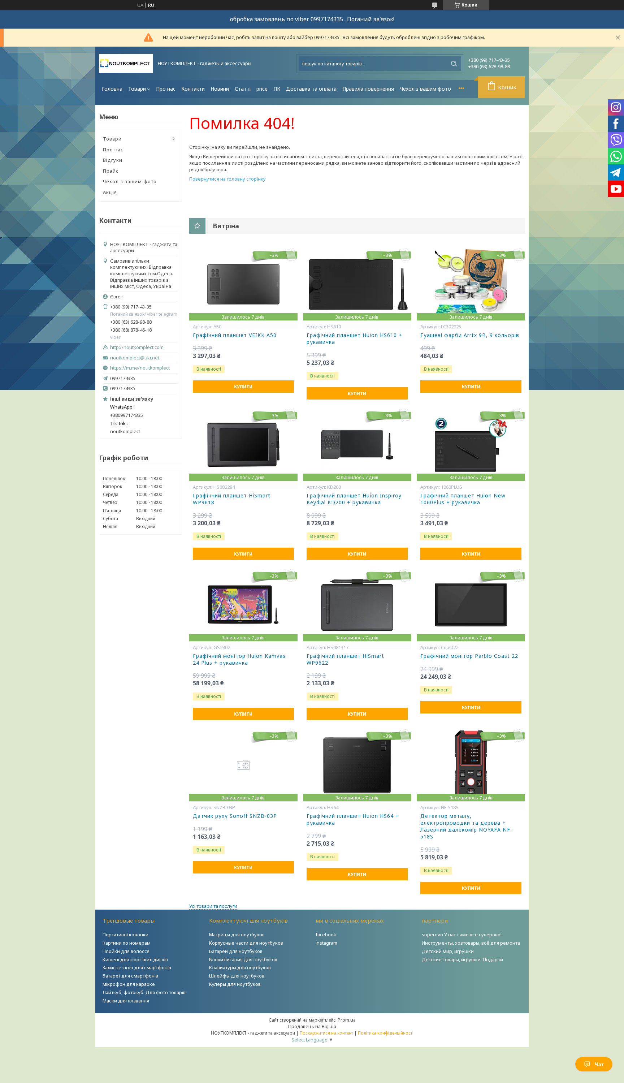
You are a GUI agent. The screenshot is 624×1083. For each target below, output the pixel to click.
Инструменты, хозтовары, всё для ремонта (471, 943)
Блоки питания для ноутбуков (243, 959)
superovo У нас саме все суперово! (462, 934)
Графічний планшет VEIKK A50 (235, 335)
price (262, 88)
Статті (243, 88)
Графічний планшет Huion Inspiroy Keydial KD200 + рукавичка (354, 499)
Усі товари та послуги (213, 906)
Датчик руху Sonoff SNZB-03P (235, 816)
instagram (326, 943)
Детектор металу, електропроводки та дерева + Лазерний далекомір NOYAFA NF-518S (466, 826)
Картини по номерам (127, 943)
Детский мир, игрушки (448, 951)
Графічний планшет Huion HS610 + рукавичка (354, 338)
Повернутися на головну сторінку (227, 179)
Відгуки (112, 160)
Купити (243, 387)
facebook (326, 934)
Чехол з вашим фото (425, 88)
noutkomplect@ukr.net (134, 358)
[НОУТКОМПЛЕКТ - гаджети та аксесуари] (126, 63)
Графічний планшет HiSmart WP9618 (231, 499)
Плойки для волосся (126, 951)
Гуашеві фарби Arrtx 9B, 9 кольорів (469, 335)
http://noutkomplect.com (137, 347)
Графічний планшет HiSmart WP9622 (345, 659)
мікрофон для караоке (129, 984)
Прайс (111, 171)
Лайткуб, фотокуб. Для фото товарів (144, 992)
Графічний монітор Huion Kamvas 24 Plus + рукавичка (239, 659)
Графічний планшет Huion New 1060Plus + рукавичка (463, 499)
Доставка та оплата (311, 88)
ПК (276, 88)
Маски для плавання (126, 1000)
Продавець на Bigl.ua (312, 1026)
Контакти (193, 88)
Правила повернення (368, 88)
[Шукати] (454, 63)
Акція (110, 192)
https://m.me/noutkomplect (140, 367)
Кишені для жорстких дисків (135, 959)
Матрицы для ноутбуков (237, 934)
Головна (112, 88)
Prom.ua (347, 1020)
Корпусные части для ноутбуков (246, 943)
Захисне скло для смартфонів (137, 967)
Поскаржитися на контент (326, 1033)
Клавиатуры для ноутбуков (240, 967)
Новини (220, 88)
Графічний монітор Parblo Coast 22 (469, 656)
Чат (599, 1064)
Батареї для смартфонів (130, 975)
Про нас (166, 88)
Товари (137, 88)
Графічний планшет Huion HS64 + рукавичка (353, 819)
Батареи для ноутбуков (236, 951)
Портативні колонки (125, 934)
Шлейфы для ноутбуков (236, 975)
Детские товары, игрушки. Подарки (462, 959)
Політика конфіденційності (385, 1033)
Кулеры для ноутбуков (235, 984)
